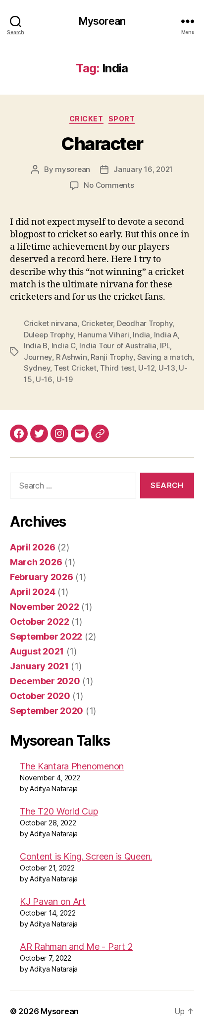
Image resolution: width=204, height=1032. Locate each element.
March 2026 (36, 562)
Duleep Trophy (49, 334)
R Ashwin (71, 357)
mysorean (72, 169)
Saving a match (164, 357)
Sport (121, 118)
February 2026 (41, 577)
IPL (165, 345)
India (141, 334)
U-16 (44, 379)
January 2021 (39, 666)
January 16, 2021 (143, 169)
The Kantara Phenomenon (72, 766)
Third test (117, 368)
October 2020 (40, 696)
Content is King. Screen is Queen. (86, 856)
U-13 (166, 368)
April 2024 (32, 592)
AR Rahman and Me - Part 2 (76, 946)
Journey (38, 357)
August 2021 (37, 651)
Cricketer (97, 323)
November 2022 (44, 606)
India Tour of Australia (117, 345)
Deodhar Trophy (144, 323)
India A (166, 334)
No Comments (109, 185)
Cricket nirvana (50, 323)
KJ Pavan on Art (53, 901)
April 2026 (32, 547)
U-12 (146, 368)
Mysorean (102, 21)
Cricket (86, 118)
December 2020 (45, 681)
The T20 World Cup (59, 811)
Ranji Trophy (112, 357)
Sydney (37, 368)
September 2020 (46, 711)
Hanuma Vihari (103, 334)
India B (36, 345)
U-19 (64, 379)
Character (102, 144)
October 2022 (39, 621)
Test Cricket (75, 368)
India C (63, 345)
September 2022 (46, 636)
